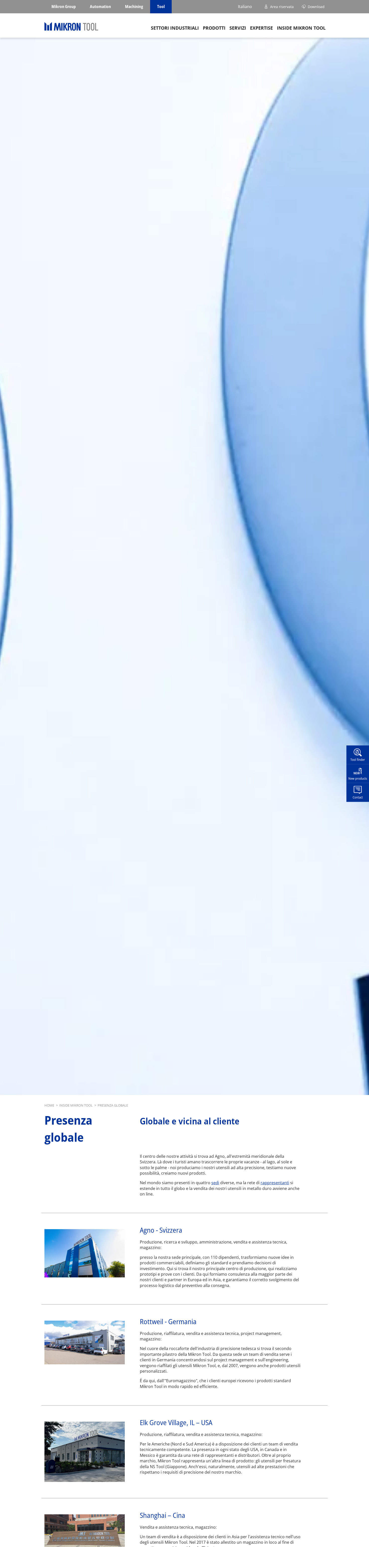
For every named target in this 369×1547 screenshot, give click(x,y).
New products (357, 778)
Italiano (245, 6)
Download (316, 6)
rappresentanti (275, 1182)
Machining (134, 6)
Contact (358, 797)
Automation (100, 6)
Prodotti (214, 28)
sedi (215, 1182)
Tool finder (357, 759)
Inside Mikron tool (301, 28)
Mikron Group (63, 6)
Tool (161, 6)
